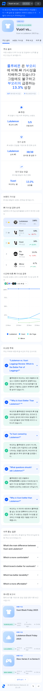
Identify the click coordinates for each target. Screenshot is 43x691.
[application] (21, 309)
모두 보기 (20, 680)
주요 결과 (6, 40)
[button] (12, 334)
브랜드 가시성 (17, 40)
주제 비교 (29, 40)
